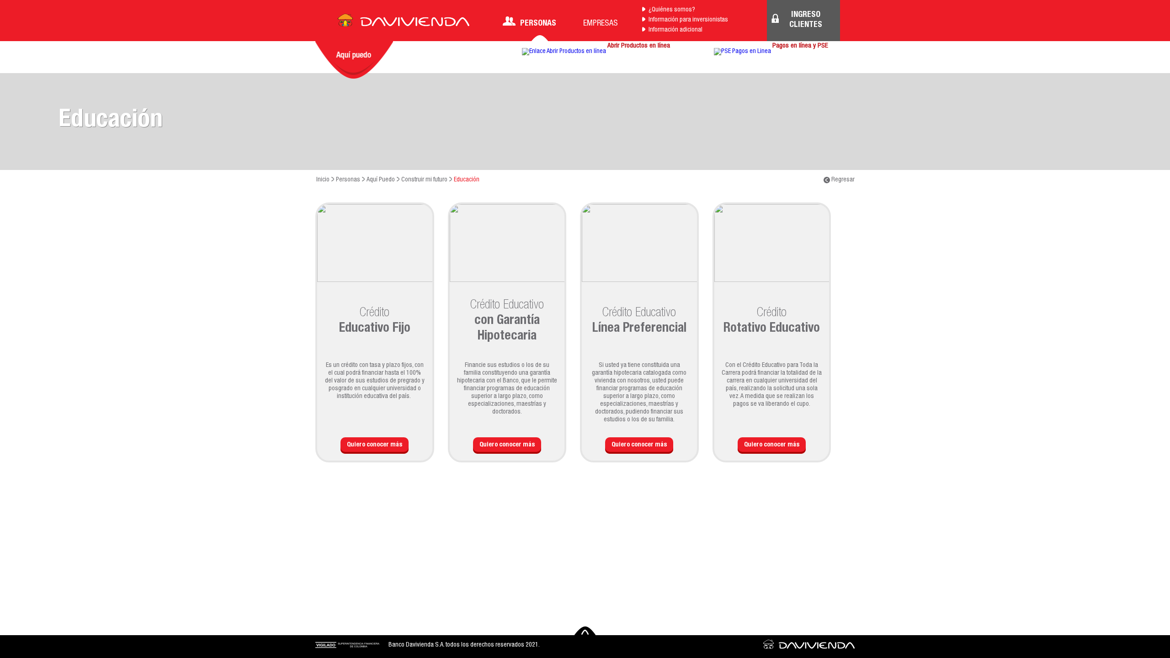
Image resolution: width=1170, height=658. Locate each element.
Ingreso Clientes (805, 20)
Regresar (842, 180)
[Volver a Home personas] (403, 23)
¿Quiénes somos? (672, 10)
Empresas (600, 24)
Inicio (323, 180)
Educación (466, 180)
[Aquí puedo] (354, 60)
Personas (538, 24)
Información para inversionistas (688, 20)
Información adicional (675, 30)
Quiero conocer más (374, 445)
